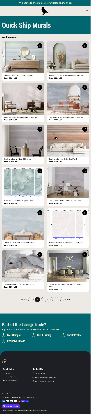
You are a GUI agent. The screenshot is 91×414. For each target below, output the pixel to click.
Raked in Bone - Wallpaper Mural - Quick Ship (66, 242)
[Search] (82, 11)
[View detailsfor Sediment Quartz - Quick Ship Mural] (23, 141)
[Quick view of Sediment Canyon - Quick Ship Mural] (84, 129)
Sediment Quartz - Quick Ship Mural (17, 159)
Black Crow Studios (20, 410)
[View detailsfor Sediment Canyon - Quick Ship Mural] (68, 141)
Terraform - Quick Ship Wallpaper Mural (19, 284)
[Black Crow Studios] (45, 11)
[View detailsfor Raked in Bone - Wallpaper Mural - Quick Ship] (68, 224)
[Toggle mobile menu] (21, 11)
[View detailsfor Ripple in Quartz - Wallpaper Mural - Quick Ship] (68, 57)
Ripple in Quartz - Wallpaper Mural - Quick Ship (66, 75)
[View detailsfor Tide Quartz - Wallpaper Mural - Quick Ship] (68, 182)
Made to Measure (9, 377)
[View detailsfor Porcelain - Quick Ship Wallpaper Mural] (23, 182)
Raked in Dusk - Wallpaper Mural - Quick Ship (21, 117)
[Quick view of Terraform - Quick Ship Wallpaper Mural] (39, 254)
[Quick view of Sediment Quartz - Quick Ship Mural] (39, 129)
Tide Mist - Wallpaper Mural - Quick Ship (19, 242)
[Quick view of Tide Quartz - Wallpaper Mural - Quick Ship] (84, 170)
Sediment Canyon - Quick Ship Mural (63, 159)
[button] (86, 11)
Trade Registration (9, 380)
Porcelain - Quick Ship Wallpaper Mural (18, 201)
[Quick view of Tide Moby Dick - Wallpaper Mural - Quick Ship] (84, 87)
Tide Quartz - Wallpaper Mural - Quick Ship (65, 201)
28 (63, 300)
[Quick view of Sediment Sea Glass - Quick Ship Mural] (39, 45)
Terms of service (28, 397)
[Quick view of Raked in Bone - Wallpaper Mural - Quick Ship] (84, 212)
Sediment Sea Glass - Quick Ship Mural (18, 75)
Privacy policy (16, 397)
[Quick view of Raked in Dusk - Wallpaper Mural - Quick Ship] (39, 87)
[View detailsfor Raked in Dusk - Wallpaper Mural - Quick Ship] (23, 99)
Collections (7, 373)
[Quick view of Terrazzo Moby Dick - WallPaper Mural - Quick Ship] (84, 254)
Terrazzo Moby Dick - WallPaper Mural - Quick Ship (66, 285)
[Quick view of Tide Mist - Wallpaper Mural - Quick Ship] (39, 212)
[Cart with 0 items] (86, 11)
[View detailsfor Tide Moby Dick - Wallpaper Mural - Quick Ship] (68, 99)
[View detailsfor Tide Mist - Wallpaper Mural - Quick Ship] (23, 224)
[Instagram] (4, 361)
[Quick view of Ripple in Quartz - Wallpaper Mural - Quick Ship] (84, 45)
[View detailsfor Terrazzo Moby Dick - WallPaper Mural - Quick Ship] (68, 266)
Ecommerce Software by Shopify (36, 410)
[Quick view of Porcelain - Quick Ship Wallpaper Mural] (39, 170)
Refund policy (6, 397)
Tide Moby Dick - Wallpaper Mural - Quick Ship (66, 117)
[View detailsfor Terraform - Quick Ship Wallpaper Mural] (23, 266)
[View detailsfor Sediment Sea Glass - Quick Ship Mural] (23, 57)
